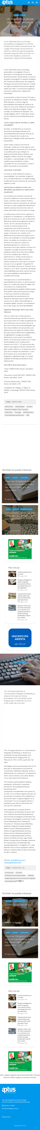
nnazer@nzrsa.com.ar (18, 860)
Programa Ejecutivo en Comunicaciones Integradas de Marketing (20, 878)
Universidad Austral (10, 881)
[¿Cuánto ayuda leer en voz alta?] (12, 574)
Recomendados (24, 477)
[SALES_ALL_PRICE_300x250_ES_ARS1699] (20, 549)
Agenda (16, 15)
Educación (15, 477)
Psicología (18, 412)
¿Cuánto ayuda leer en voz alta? (18, 906)
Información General (26, 509)
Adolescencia (9, 406)
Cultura (23, 15)
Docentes (19, 872)
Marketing (31, 875)
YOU (20, 881)
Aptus (24, 1125)
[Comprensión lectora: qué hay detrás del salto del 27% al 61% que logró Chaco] (12, 596)
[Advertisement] (20, 63)
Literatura (29, 406)
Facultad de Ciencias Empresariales (15, 875)
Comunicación (9, 872)
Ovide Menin (8, 412)
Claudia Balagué (19, 406)
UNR (27, 415)
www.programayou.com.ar (12, 862)
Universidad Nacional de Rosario (14, 415)
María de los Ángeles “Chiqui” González (16, 409)
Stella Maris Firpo (28, 412)
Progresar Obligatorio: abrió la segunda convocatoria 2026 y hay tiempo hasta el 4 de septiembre (20, 485)
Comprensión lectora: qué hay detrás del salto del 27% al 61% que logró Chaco (20, 516)
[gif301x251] (20, 638)
